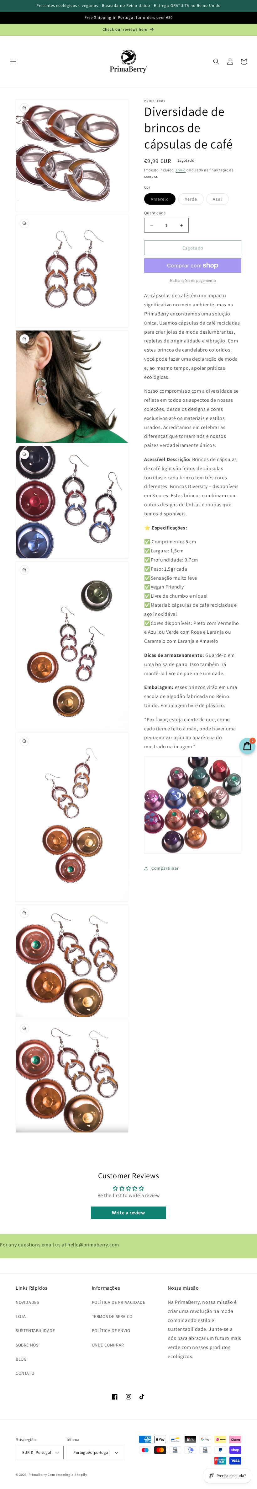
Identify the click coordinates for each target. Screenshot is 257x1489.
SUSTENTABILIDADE (35, 1330)
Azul (221, 200)
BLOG (21, 1359)
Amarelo (163, 200)
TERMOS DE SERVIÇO (112, 1316)
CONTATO (25, 1373)
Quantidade (154, 213)
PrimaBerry (38, 1474)
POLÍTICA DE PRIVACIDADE (118, 1302)
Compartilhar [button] (165, 868)
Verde (194, 200)
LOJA (21, 1316)
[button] (13, 61)
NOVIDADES (27, 1302)
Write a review (128, 1212)
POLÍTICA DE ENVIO (111, 1330)
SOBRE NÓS (27, 1345)
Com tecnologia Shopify (67, 1474)
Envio (181, 170)
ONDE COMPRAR (108, 1345)
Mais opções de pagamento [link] (193, 280)
